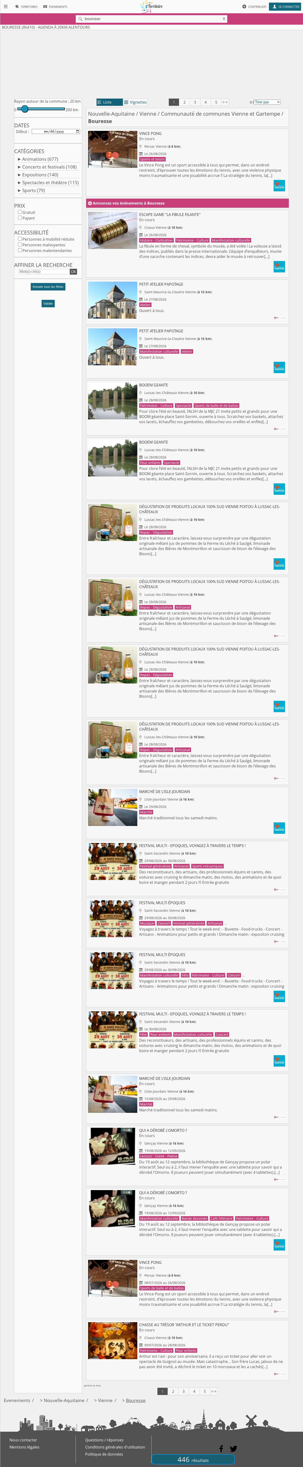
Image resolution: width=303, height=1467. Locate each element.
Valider (48, 303)
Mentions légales (24, 1447)
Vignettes (135, 102)
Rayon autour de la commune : (41, 101)
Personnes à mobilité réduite (48, 239)
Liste (104, 102)
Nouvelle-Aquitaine (111, 113)
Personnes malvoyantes (43, 245)
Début (21, 131)
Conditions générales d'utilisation (115, 1447)
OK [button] (73, 271)
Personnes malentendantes (47, 250)
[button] (48, 288)
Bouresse (136, 1400)
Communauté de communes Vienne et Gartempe (220, 113)
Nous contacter (23, 1440)
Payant (28, 218)
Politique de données (104, 1454)
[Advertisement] (151, 63)
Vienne (147, 113)
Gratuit (28, 212)
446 (193, 1459)
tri (252, 102)
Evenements (17, 1400)
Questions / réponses (104, 1440)
